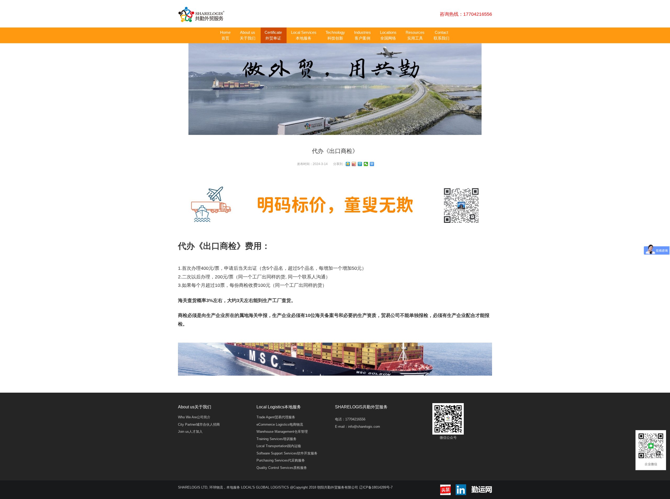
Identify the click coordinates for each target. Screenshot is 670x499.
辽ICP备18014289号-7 (376, 487)
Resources (415, 35)
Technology (335, 35)
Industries (362, 35)
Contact (441, 35)
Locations (388, 35)
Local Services (303, 35)
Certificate (273, 35)
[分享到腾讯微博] (360, 164)
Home (225, 35)
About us (247, 35)
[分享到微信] (366, 164)
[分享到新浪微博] (354, 164)
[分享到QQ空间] (348, 164)
